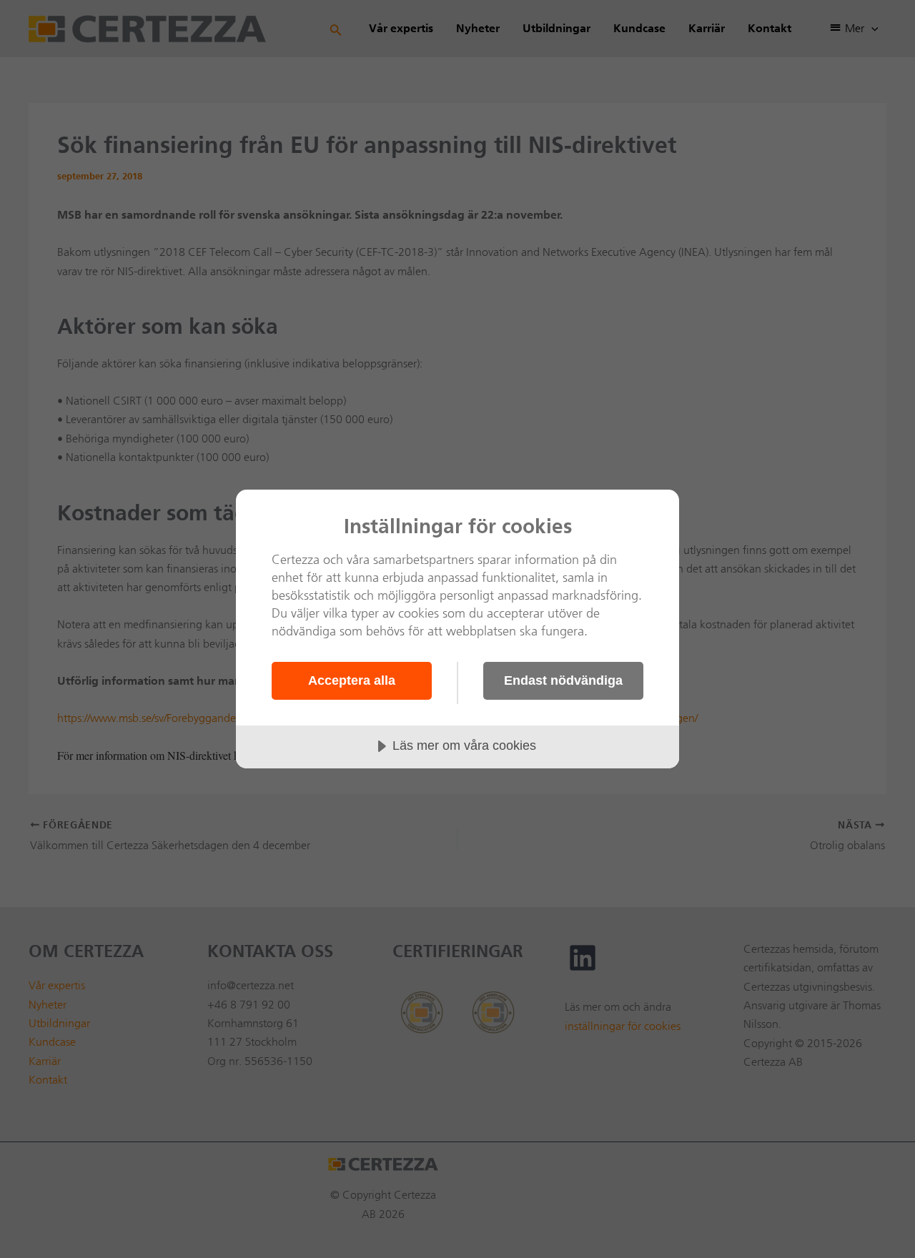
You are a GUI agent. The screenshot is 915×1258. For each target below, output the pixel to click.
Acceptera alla (351, 680)
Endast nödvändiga (563, 680)
